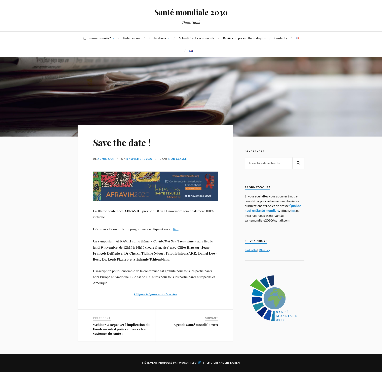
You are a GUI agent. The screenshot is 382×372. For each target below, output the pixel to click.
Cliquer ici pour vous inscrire (155, 294)
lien (175, 229)
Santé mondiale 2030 (191, 12)
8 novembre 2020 (139, 158)
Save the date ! (121, 142)
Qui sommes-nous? (97, 38)
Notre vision (131, 38)
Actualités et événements (196, 38)
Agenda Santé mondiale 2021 (195, 324)
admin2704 (105, 158)
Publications (157, 38)
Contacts (280, 38)
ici (293, 210)
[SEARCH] (298, 163)
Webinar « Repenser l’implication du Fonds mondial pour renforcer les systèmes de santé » (121, 329)
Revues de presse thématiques (244, 38)
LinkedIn (251, 250)
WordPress (187, 362)
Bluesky (264, 250)
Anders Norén (229, 362)
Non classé (177, 158)
